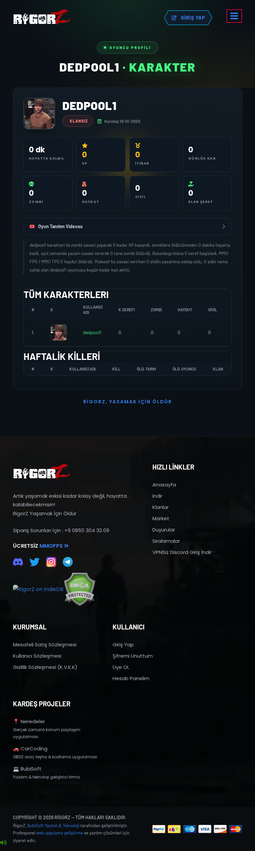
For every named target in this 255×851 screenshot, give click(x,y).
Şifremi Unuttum (133, 655)
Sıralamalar (166, 540)
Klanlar (160, 507)
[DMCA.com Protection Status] (79, 589)
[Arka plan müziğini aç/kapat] (3, 842)
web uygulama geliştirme (59, 832)
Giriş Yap (123, 644)
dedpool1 (92, 332)
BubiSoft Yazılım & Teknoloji (53, 825)
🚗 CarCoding (30, 748)
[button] (234, 16)
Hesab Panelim (131, 678)
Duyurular (163, 529)
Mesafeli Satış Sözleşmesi (44, 644)
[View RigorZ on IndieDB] (38, 589)
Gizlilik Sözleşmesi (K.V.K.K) (45, 667)
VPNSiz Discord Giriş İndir (182, 552)
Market (160, 518)
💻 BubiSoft (27, 768)
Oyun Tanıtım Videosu (60, 226)
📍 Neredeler (29, 721)
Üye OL (121, 667)
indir (157, 495)
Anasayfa (164, 484)
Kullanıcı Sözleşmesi (37, 655)
